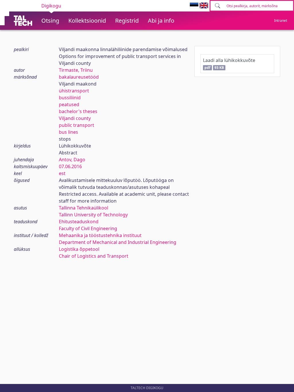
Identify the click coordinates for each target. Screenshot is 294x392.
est (62, 173)
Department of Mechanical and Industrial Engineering (117, 242)
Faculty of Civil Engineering (88, 228)
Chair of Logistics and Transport (93, 256)
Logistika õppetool (79, 249)
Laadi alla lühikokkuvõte (229, 63)
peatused (69, 104)
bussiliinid (70, 97)
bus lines (68, 132)
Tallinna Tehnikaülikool (83, 208)
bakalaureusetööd (79, 77)
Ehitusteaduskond (78, 221)
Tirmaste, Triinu (76, 70)
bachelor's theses (78, 111)
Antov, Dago (72, 159)
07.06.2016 (70, 166)
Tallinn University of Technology (93, 214)
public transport (76, 125)
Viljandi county (75, 118)
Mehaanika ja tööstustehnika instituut (100, 235)
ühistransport (74, 91)
